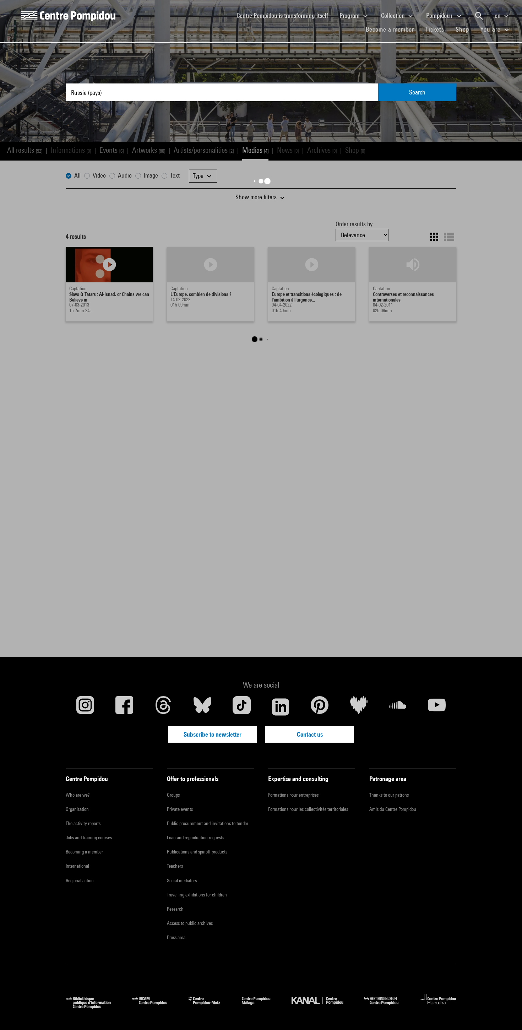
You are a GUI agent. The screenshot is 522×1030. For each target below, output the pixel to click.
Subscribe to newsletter (212, 734)
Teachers (175, 866)
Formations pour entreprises (293, 795)
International (77, 866)
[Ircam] (155, 1006)
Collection (393, 15)
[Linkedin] (280, 706)
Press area (176, 937)
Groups (173, 795)
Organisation (77, 809)
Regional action (80, 880)
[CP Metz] (210, 1006)
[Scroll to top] (505, 1013)
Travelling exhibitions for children (197, 895)
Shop (465, 29)
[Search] (479, 16)
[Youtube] (436, 706)
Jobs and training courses (89, 837)
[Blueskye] (202, 706)
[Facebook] (124, 706)
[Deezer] (358, 706)
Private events (180, 809)
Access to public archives (190, 923)
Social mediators (182, 880)
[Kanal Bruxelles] (323, 1006)
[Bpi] (93, 1006)
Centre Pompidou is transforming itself (285, 15)
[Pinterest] (319, 706)
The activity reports (83, 823)
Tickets (434, 29)
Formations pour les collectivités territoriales (308, 809)
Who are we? (77, 795)
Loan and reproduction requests (195, 837)
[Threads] (163, 706)
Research (175, 909)
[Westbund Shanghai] (386, 1006)
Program (350, 15)
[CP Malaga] (261, 1006)
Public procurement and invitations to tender (207, 823)
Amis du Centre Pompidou (392, 809)
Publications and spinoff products (197, 852)
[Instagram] (85, 706)
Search (417, 92)
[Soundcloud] (397, 706)
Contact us (310, 734)
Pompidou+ (440, 15)
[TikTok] (241, 706)
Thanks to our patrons (389, 795)
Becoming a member (84, 852)
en (498, 15)
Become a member (393, 29)
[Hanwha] (438, 1006)
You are (491, 29)
